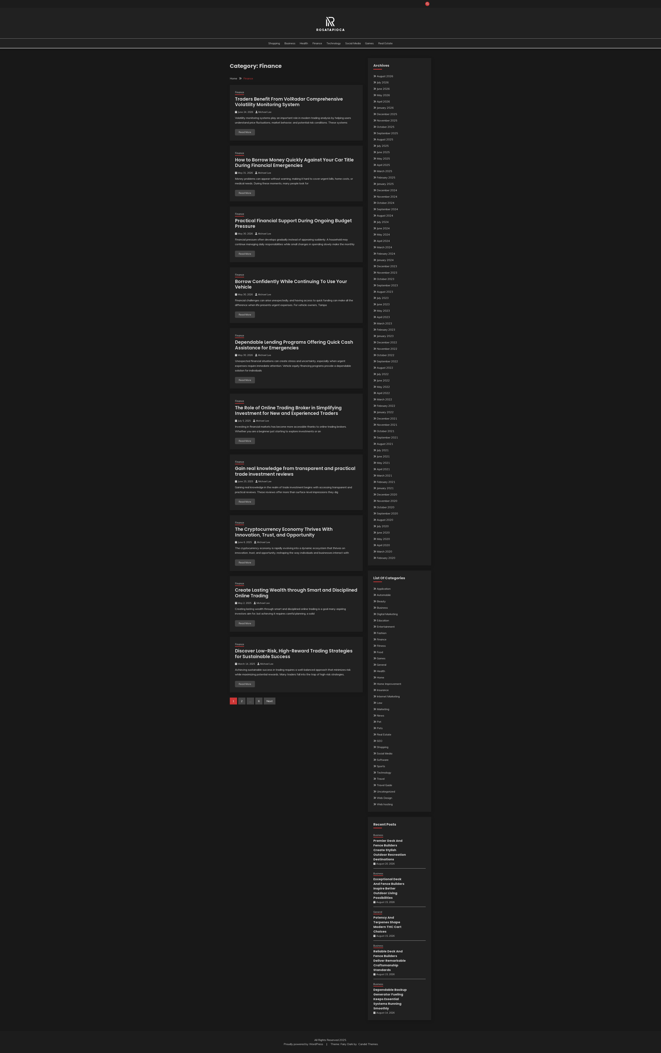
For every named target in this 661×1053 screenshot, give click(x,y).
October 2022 (385, 355)
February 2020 (386, 558)
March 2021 (384, 475)
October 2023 (385, 279)
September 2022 (387, 361)
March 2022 (384, 399)
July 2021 (383, 450)
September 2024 (387, 209)
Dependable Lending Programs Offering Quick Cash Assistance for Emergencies (294, 345)
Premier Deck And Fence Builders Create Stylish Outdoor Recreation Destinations (389, 850)
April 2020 (383, 545)
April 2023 (383, 317)
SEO (379, 741)
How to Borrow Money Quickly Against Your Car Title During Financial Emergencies (294, 163)
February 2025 (386, 177)
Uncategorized (386, 791)
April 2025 (383, 165)
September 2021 (387, 437)
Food (380, 652)
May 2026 (383, 95)
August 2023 (385, 291)
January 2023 (385, 336)
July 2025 (383, 145)
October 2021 (385, 431)
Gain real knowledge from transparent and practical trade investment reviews (295, 471)
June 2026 (383, 88)
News (380, 715)
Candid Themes (368, 1044)
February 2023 (386, 329)
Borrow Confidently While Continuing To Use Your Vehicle (291, 284)
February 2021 (386, 482)
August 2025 (385, 139)
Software (383, 759)
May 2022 (383, 387)
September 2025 (387, 133)
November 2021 (387, 424)
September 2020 (387, 513)
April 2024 (383, 241)
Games (369, 43)
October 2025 (385, 127)
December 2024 (387, 190)
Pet (379, 721)
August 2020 (385, 520)
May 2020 (383, 539)
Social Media (353, 43)
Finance (317, 43)
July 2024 (383, 222)
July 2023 (383, 298)
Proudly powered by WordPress (304, 1044)
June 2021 (383, 456)
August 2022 (385, 367)
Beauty (381, 601)
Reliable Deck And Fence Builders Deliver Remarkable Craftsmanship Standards (389, 960)
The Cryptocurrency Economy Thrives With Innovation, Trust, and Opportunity (284, 532)
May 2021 (383, 462)
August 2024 (385, 215)
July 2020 (383, 526)
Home (380, 677)
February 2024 (386, 253)
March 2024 (384, 247)
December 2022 (387, 342)
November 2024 (387, 196)
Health (304, 43)
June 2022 (383, 380)
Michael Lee (264, 112)
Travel (381, 778)
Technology (333, 43)
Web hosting (385, 804)
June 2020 (383, 532)
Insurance (383, 690)
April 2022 (383, 393)
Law (379, 702)
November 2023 (387, 272)
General (381, 664)
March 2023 (384, 323)
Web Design (384, 798)
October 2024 (385, 203)
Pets (380, 728)
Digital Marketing (387, 614)
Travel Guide (384, 785)
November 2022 (387, 348)
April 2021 (383, 469)
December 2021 (387, 418)
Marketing (383, 709)
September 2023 (387, 285)
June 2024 (383, 228)
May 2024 (383, 234)
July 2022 (383, 374)
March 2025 (384, 171)
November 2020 (387, 501)
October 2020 (385, 507)
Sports (381, 766)
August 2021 (385, 444)
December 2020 (387, 494)
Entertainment (386, 626)
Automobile (384, 595)
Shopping (274, 43)
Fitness (381, 645)
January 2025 (385, 184)
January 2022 (385, 412)
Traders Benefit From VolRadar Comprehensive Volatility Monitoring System (289, 102)
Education (383, 620)
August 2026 (385, 76)
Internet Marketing (388, 696)
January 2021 (385, 488)
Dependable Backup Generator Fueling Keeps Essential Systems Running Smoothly (390, 999)
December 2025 (387, 114)
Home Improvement (389, 684)
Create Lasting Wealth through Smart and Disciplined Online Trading (296, 593)
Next (269, 701)
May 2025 (383, 158)
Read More (245, 132)
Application (384, 588)
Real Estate (385, 43)
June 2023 (383, 304)
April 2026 (383, 101)
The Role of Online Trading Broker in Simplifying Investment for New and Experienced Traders (288, 411)
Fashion (381, 633)
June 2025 (383, 152)
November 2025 (387, 120)
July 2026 (383, 82)
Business (289, 43)
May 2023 (383, 310)
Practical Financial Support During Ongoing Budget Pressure (293, 223)
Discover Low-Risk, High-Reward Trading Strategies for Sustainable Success (294, 654)
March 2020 (384, 551)
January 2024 (385, 260)
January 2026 (385, 107)
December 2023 (387, 266)
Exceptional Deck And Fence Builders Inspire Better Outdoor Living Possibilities (388, 888)
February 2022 (386, 405)
